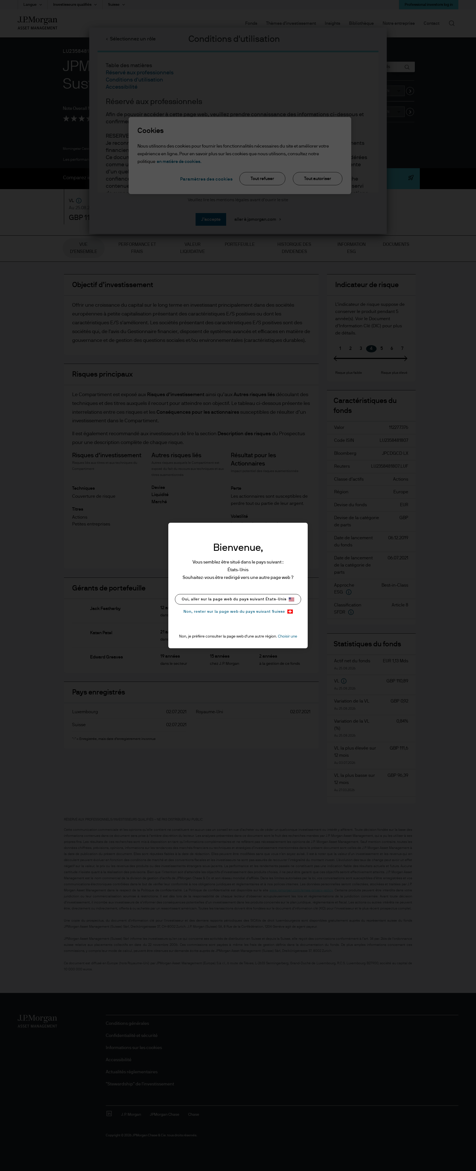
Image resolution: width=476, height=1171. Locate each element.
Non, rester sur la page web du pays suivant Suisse (234, 612)
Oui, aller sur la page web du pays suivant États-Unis (234, 599)
